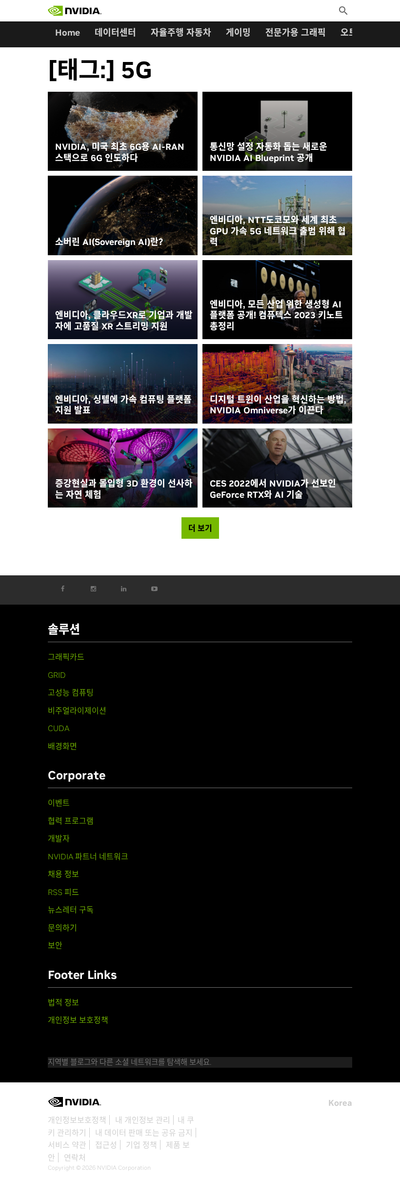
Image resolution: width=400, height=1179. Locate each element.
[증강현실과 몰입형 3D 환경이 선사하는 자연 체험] (123, 468)
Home (67, 32)
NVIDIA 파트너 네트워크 (88, 856)
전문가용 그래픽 (295, 32)
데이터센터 (115, 32)
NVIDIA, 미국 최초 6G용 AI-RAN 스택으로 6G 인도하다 (119, 152)
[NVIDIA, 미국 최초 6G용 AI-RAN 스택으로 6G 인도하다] (123, 131)
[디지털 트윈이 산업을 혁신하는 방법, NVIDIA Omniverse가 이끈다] (277, 384)
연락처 (75, 1157)
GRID (57, 675)
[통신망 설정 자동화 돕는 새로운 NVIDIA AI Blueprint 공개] (277, 131)
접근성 (106, 1145)
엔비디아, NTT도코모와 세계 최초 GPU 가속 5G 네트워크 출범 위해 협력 (278, 231)
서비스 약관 (67, 1145)
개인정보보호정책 (77, 1120)
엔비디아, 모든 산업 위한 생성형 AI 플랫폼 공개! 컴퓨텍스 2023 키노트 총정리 (276, 315)
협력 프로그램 (71, 821)
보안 (55, 945)
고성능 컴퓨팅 (71, 692)
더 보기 (200, 528)
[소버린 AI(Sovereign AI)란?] (123, 215)
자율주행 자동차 (181, 32)
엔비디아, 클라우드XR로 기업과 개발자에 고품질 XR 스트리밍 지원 (124, 321)
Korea (340, 1103)
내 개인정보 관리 (142, 1120)
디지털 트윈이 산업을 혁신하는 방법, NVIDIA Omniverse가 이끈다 (278, 405)
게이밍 (238, 32)
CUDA (58, 728)
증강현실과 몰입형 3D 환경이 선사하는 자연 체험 (124, 489)
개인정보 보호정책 (78, 1020)
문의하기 (62, 928)
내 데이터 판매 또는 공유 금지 (144, 1133)
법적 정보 (63, 1002)
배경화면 (62, 746)
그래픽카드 (66, 657)
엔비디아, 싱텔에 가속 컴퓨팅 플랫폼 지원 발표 (123, 405)
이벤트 (59, 803)
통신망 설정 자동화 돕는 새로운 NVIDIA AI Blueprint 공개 (268, 152)
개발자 (59, 838)
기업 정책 (141, 1145)
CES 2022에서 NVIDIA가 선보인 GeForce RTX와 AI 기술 (273, 489)
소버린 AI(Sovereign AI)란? (109, 242)
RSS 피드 (63, 892)
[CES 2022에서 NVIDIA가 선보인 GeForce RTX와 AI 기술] (277, 468)
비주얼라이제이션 (77, 710)
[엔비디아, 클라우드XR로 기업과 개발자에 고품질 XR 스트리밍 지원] (123, 300)
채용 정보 (63, 874)
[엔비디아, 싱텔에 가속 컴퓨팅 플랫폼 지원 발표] (123, 384)
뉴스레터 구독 (71, 910)
